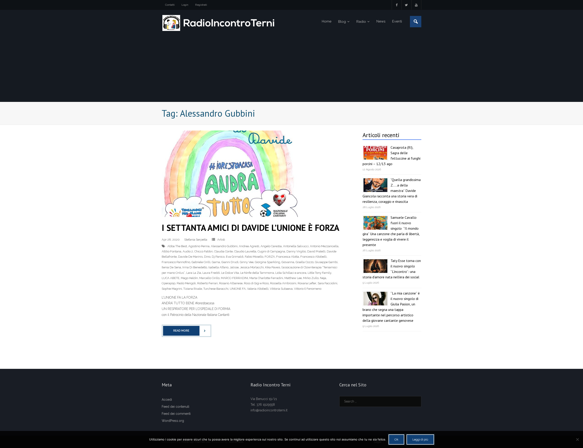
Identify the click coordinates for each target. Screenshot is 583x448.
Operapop (168, 283)
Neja (323, 278)
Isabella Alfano (218, 267)
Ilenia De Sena (171, 267)
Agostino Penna (199, 246)
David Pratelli (316, 251)
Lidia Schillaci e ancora (290, 272)
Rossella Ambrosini (283, 283)
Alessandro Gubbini (224, 246)
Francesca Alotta (287, 256)
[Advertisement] (291, 67)
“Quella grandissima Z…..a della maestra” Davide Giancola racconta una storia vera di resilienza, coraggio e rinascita (392, 190)
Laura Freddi (211, 272)
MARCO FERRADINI (234, 278)
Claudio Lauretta (245, 251)
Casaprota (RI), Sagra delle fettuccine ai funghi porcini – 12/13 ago (391, 155)
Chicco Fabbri (203, 251)
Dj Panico (218, 256)
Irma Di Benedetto (194, 267)
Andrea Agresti (249, 246)
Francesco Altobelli (313, 256)
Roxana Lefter (307, 283)
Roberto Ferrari (207, 283)
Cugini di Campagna (271, 251)
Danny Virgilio (296, 251)
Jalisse (234, 267)
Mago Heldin (189, 278)
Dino (207, 256)
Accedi (167, 399)
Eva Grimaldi (234, 256)
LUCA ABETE (170, 278)
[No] (577, 439)
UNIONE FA (238, 288)
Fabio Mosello (254, 256)
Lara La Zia (193, 272)
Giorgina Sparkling (267, 262)
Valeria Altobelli (257, 288)
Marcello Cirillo (209, 278)
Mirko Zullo (311, 278)
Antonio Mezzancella (324, 246)
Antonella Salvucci (296, 246)
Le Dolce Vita (230, 272)
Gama (216, 262)
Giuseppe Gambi (326, 262)
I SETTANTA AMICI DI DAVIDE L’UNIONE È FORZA (250, 227)
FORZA (270, 256)
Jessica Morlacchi (252, 267)
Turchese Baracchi (215, 288)
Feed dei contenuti (175, 406)
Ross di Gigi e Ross (256, 283)
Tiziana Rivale (192, 288)
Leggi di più (420, 439)
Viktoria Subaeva (281, 288)
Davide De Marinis (190, 256)
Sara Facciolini (327, 283)
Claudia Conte (223, 251)
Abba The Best (177, 246)
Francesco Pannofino (176, 262)
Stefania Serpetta (195, 239)
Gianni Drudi (229, 262)
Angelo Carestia (271, 246)
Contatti (170, 4)
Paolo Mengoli (186, 283)
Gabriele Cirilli (201, 262)
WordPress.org (173, 421)
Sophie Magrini (172, 288)
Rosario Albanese (231, 283)
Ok (396, 439)
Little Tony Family (319, 272)
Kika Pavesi (272, 267)
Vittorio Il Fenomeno (307, 288)
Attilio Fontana (171, 251)
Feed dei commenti (176, 413)
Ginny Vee (246, 262)
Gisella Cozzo (305, 262)
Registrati (201, 4)
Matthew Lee (293, 278)
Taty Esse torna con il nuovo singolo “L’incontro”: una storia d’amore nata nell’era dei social (392, 268)
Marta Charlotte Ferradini (266, 278)
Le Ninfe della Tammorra (257, 272)
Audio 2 (188, 251)
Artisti (221, 239)
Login (185, 4)
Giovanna (287, 262)
